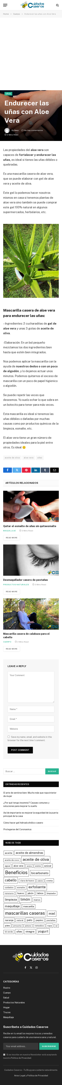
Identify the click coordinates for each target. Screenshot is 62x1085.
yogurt (43, 931)
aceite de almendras (29, 852)
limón (25, 899)
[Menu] (5, 5)
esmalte (21, 887)
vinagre (29, 931)
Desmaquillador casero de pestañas (25, 579)
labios (40, 893)
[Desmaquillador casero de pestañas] (31, 560)
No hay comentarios (33, 130)
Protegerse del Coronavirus (17, 829)
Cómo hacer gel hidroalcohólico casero (23, 822)
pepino (39, 920)
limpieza (11, 899)
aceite (8, 852)
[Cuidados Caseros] (32, 5)
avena (38, 866)
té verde (9, 932)
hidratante (9, 893)
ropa (49, 925)
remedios (39, 926)
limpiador (51, 893)
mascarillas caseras (25, 913)
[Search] (57, 5)
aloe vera (29, 457)
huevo (20, 893)
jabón (31, 893)
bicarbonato (39, 873)
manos (37, 900)
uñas (39, 457)
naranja (9, 920)
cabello (11, 880)
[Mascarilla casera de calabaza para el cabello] (31, 614)
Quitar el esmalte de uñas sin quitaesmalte (29, 526)
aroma (29, 866)
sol (56, 926)
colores (40, 881)
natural (20, 920)
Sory (16, 130)
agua (7, 866)
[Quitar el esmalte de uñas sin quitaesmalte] (31, 506)
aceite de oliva (12, 457)
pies (7, 925)
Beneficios (16, 872)
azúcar (47, 865)
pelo (29, 920)
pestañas (51, 920)
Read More (11, 538)
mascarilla (28, 906)
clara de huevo (27, 881)
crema (49, 880)
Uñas (8, 94)
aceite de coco (12, 860)
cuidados (9, 887)
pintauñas (17, 926)
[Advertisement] (31, 54)
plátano (28, 926)
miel (52, 914)
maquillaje (12, 906)
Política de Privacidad (21, 1058)
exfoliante (37, 887)
